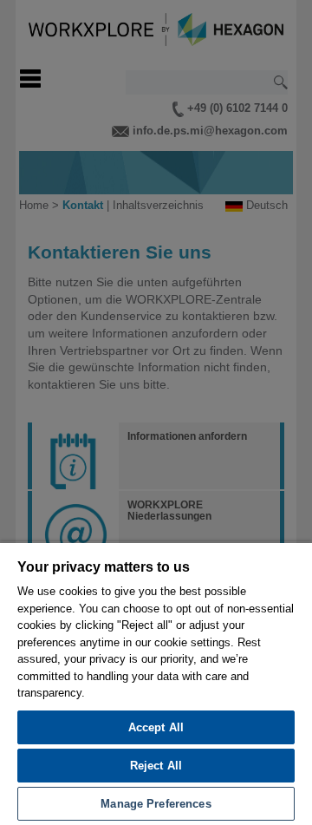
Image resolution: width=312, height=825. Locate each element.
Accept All (156, 727)
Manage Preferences (156, 803)
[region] (156, 683)
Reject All (156, 765)
